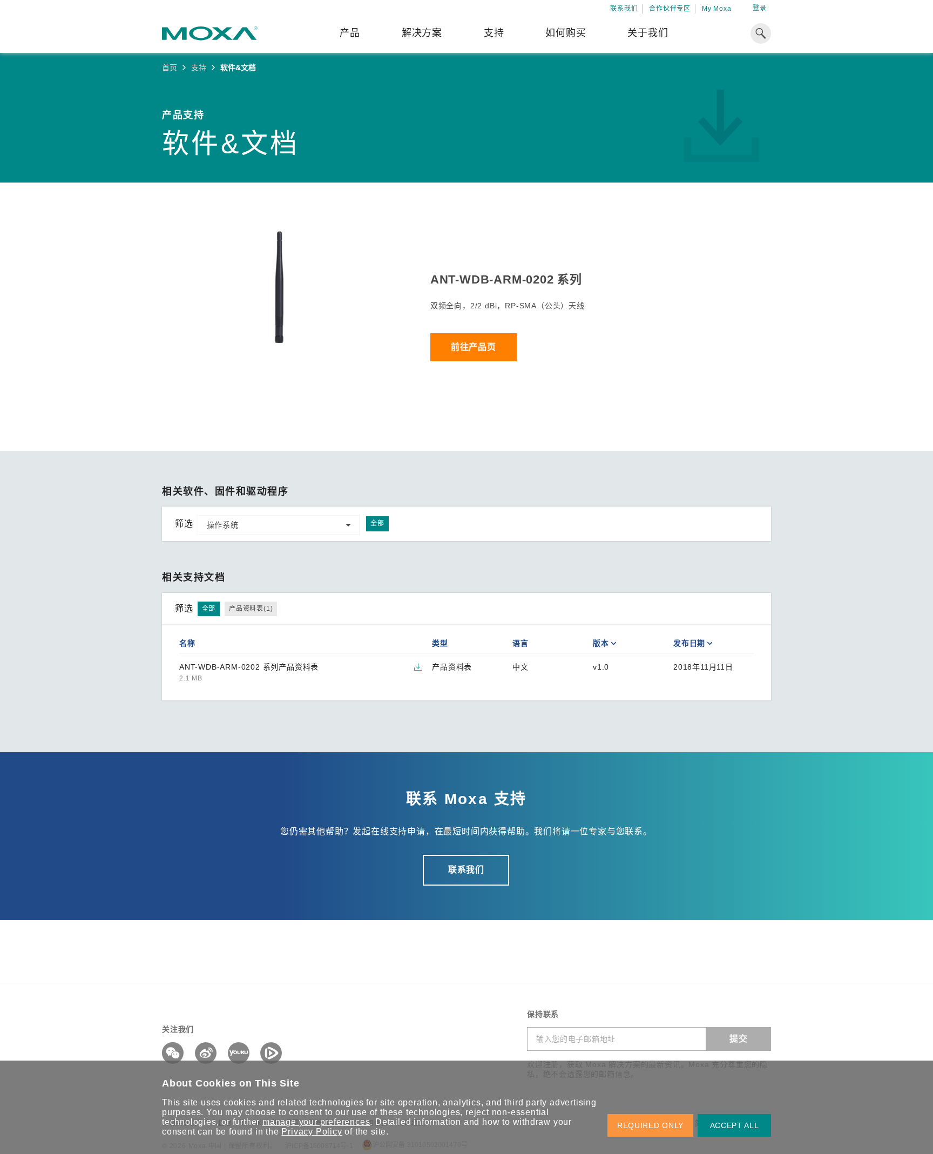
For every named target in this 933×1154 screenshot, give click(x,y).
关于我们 (647, 33)
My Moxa (717, 8)
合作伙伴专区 (670, 8)
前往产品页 (473, 347)
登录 (760, 8)
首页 (169, 67)
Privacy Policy (311, 1131)
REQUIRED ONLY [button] (650, 1125)
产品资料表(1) (251, 608)
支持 (494, 33)
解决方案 (422, 33)
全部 (377, 523)
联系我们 (624, 8)
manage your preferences (316, 1121)
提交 (738, 1038)
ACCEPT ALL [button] (734, 1125)
